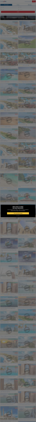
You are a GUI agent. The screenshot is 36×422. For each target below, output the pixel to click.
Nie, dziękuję (18, 215)
